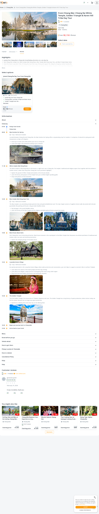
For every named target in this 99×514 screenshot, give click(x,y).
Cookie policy (82, 504)
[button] (97, 2)
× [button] (95, 498)
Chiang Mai (9, 7)
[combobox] (95, 497)
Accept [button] (86, 507)
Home (1, 7)
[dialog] (85, 503)
